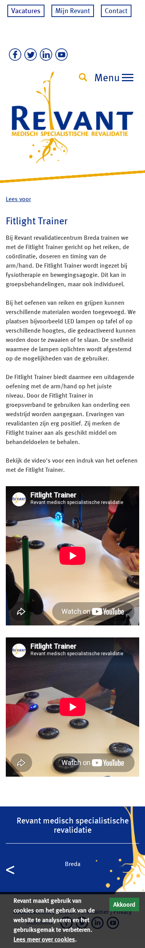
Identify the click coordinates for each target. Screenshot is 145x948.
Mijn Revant (72, 11)
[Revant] (72, 124)
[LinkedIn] (44, 55)
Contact (116, 11)
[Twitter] (29, 55)
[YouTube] (60, 55)
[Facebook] (13, 55)
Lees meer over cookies (44, 939)
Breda (72, 864)
